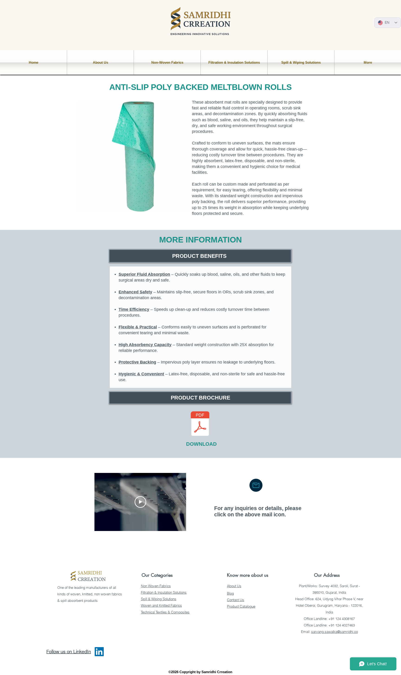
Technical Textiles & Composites (165, 612)
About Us (234, 586)
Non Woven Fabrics (156, 586)
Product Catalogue (241, 606)
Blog (230, 593)
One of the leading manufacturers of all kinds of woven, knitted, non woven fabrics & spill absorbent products (89, 594)
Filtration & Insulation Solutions (164, 592)
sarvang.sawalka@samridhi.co (334, 631)
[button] (100, 62)
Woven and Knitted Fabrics (161, 605)
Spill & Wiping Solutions (158, 599)
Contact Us (235, 600)
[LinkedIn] (99, 651)
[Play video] (140, 502)
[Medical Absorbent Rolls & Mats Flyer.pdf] (200, 424)
